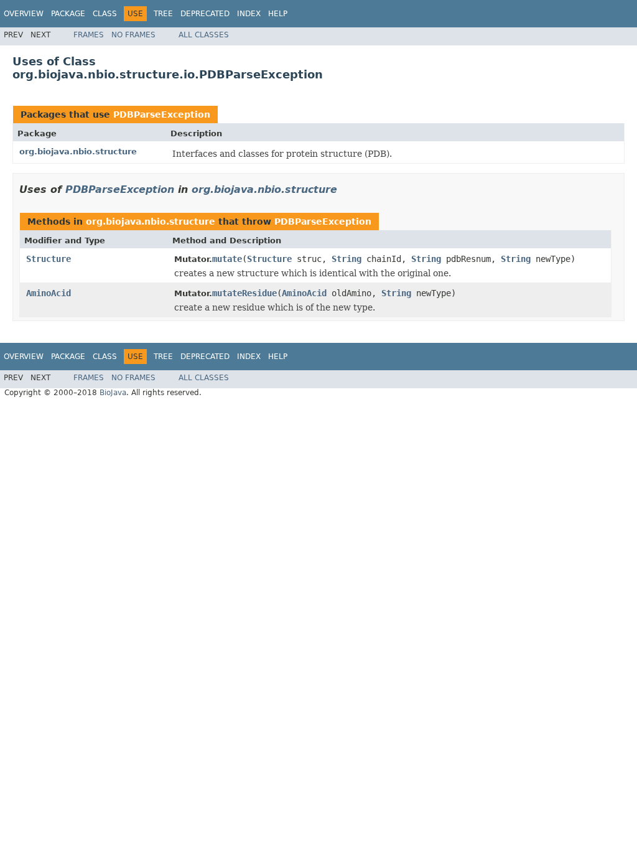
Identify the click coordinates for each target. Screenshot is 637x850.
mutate (227, 259)
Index (249, 13)
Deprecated (205, 13)
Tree (163, 13)
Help (277, 13)
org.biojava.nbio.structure (78, 151)
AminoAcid (48, 293)
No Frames (133, 34)
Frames (88, 34)
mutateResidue (244, 293)
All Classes (204, 34)
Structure (48, 259)
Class (105, 13)
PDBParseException (161, 114)
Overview (24, 13)
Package (68, 13)
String (346, 259)
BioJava (113, 392)
